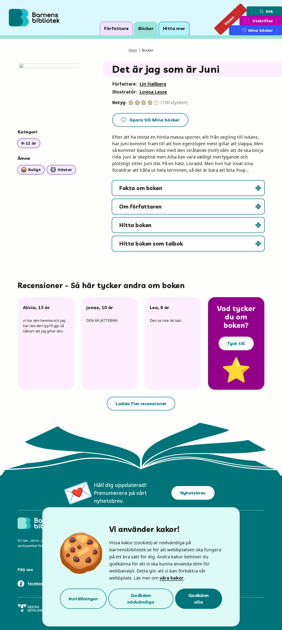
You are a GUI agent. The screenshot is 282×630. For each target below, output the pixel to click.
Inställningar (83, 598)
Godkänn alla (198, 599)
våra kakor (172, 578)
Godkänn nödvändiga (140, 599)
